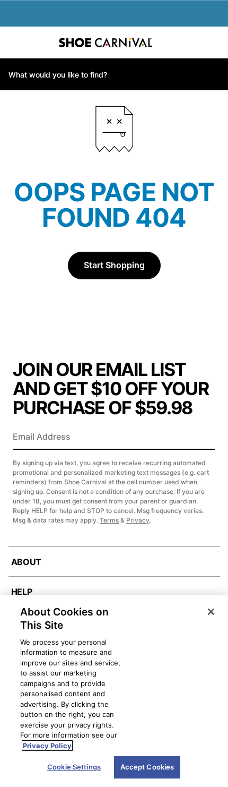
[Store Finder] (40, 42)
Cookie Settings (74, 767)
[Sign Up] (203, 437)
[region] (114, 691)
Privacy (138, 520)
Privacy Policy (47, 745)
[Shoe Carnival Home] (105, 42)
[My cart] (214, 42)
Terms (109, 520)
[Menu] (16, 42)
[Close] (211, 611)
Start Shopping (114, 265)
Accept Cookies (147, 767)
